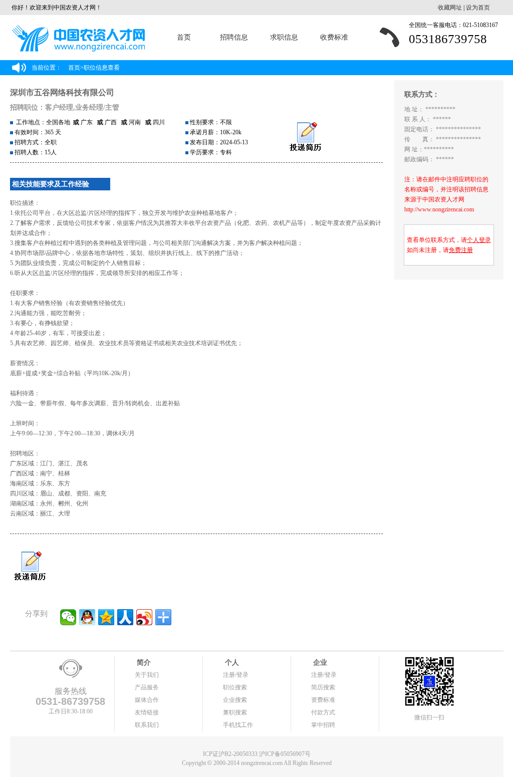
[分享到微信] (68, 617)
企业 (319, 662)
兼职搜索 (235, 712)
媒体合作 (147, 699)
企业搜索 (235, 699)
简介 (143, 662)
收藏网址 (450, 7)
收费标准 (334, 37)
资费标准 (323, 699)
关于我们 (147, 674)
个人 (231, 662)
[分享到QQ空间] (106, 617)
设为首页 (478, 7)
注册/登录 (235, 674)
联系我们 (147, 724)
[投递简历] (305, 137)
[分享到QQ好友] (87, 617)
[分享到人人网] (125, 617)
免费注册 (461, 249)
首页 (184, 37)
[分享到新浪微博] (144, 617)
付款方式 (323, 712)
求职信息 (284, 37)
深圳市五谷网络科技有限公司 (62, 92)
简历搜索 (323, 687)
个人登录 (479, 239)
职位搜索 (235, 687)
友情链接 (147, 712)
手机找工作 (238, 724)
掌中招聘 (323, 724)
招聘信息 (234, 37)
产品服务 (147, 687)
